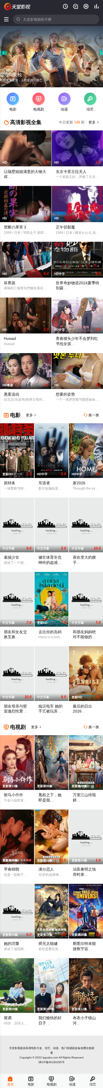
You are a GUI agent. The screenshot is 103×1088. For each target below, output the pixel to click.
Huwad (10, 338)
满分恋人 (46, 869)
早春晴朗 (11, 869)
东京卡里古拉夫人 (71, 171)
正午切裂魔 (65, 227)
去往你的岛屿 (50, 632)
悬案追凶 (11, 394)
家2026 (79, 483)
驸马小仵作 (13, 795)
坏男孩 (9, 283)
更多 (93, 122)
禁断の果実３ (15, 227)
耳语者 (44, 483)
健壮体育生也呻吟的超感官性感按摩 (50, 562)
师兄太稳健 (48, 943)
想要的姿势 (65, 394)
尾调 (8, 1018)
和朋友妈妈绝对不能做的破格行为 (84, 637)
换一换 (91, 415)
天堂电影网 (17, 6)
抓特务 (9, 483)
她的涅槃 (11, 943)
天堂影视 (14, 1048)
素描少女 (11, 557)
